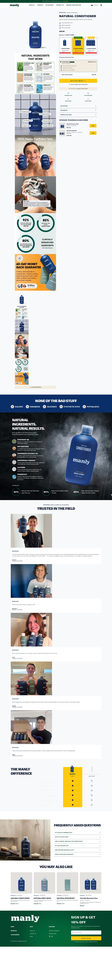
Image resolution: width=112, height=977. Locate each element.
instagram (50, 936)
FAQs (31, 936)
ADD (93, 126)
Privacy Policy (52, 933)
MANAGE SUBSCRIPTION (73, 5)
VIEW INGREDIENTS (36, 387)
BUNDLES (14, 931)
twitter (52, 936)
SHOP (12, 927)
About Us (32, 930)
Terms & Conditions (54, 930)
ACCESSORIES (15, 935)
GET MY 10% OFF (86, 938)
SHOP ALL (32, 5)
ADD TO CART (78, 81)
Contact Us (33, 933)
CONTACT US (60, 5)
